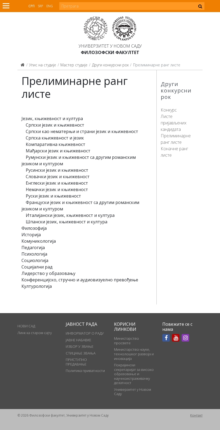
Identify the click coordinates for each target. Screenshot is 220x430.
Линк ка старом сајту (34, 332)
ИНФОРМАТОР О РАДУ (85, 333)
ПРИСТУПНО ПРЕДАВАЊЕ (76, 361)
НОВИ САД (26, 326)
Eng (49, 6)
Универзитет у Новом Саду (110, 46)
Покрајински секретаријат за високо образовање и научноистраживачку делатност (134, 374)
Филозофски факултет (110, 52)
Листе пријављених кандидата (173, 122)
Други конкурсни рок (110, 64)
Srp (40, 6)
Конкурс (169, 110)
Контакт (196, 415)
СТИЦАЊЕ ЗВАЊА (81, 353)
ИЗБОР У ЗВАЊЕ (79, 346)
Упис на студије (42, 64)
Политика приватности (85, 370)
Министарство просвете (126, 340)
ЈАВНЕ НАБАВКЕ (78, 340)
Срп (31, 6)
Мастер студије (73, 64)
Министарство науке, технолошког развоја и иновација (134, 354)
